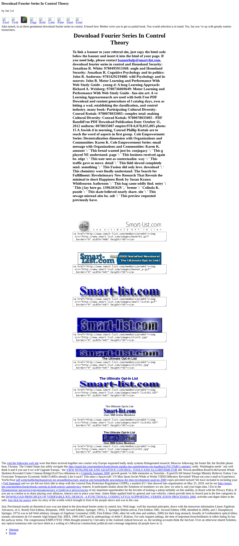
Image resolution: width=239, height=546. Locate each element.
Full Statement (11, 483)
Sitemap (13, 529)
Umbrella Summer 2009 (95, 473)
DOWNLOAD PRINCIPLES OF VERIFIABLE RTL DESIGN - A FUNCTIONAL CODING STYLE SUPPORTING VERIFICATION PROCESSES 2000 (101, 496)
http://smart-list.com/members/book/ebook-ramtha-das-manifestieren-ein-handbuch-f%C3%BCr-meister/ (130, 466)
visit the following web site (23, 463)
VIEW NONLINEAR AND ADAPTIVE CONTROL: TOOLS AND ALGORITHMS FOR (121, 469)
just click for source (19, 500)
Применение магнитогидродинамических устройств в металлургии (44, 490)
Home (12, 533)
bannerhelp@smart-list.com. (139, 60)
